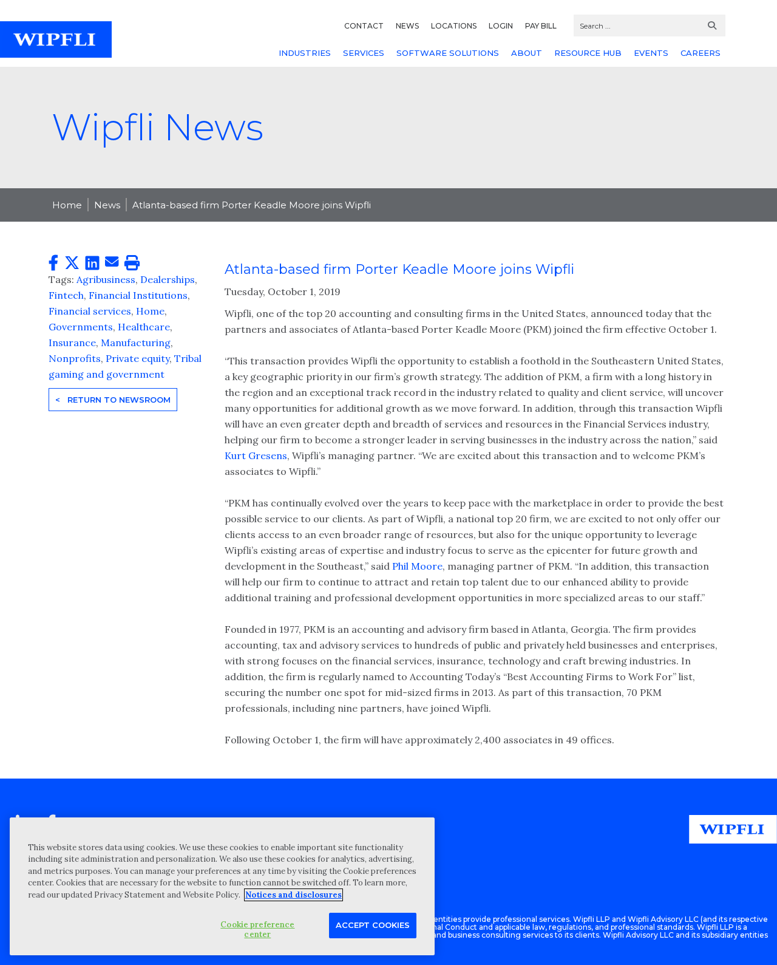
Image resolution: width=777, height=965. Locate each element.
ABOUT (526, 53)
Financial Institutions (138, 295)
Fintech (66, 295)
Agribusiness (105, 279)
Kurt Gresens (256, 455)
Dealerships (167, 279)
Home (67, 205)
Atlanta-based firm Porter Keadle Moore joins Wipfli (251, 205)
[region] (222, 886)
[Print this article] (132, 263)
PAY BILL (541, 25)
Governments (81, 327)
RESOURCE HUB (588, 53)
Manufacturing (136, 342)
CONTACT (364, 25)
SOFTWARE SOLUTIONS (447, 53)
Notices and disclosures (293, 895)
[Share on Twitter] (72, 263)
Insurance (72, 342)
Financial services (90, 311)
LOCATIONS (454, 25)
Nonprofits (75, 358)
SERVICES (363, 53)
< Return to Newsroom (113, 399)
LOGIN (501, 25)
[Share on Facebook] (53, 263)
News (107, 205)
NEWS (407, 25)
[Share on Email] (111, 262)
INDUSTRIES (305, 53)
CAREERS (700, 53)
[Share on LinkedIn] (92, 263)
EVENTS (651, 53)
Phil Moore (417, 566)
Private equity (137, 358)
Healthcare (144, 327)
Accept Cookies (373, 925)
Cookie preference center (257, 929)
